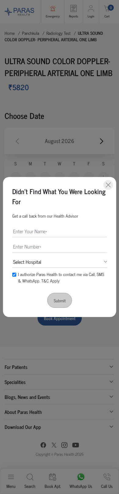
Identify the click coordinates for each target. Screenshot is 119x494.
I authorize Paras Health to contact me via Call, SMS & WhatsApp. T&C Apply (61, 277)
